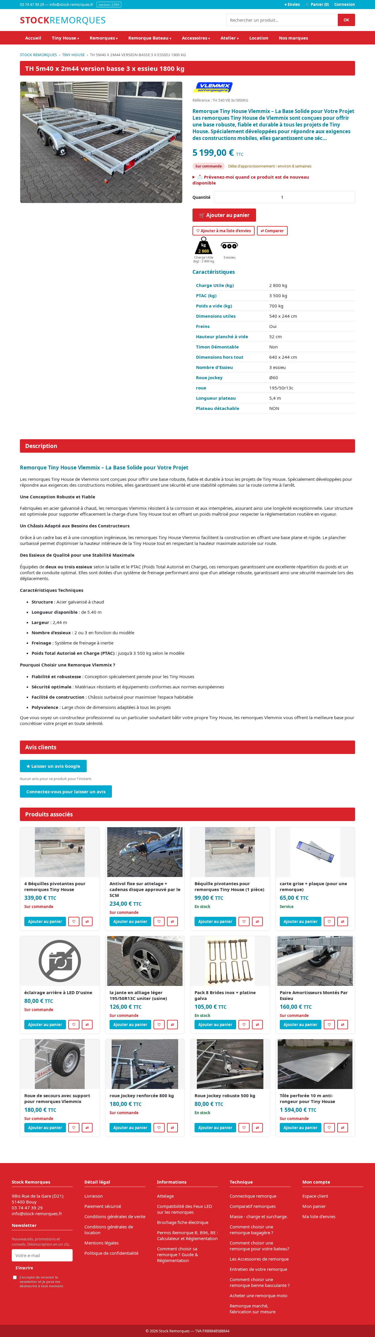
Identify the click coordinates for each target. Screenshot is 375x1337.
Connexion (344, 4)
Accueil (33, 38)
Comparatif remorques (253, 1206)
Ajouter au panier (45, 921)
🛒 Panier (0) (317, 4)
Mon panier (314, 1206)
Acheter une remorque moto (258, 1295)
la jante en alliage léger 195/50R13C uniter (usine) (138, 995)
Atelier (230, 38)
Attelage (165, 1196)
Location (258, 38)
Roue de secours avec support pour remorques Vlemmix (57, 1098)
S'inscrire (24, 1268)
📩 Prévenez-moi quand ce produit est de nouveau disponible (250, 180)
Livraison (93, 1196)
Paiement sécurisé (102, 1206)
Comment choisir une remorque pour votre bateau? (259, 1245)
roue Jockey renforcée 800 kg (142, 1095)
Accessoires (196, 38)
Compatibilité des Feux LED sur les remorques (184, 1209)
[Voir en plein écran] (101, 142)
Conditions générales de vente (114, 1216)
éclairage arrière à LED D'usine (58, 992)
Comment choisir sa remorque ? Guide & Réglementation (177, 1254)
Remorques (104, 38)
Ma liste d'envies (318, 1216)
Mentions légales (101, 1243)
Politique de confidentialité (111, 1253)
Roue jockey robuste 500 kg (225, 1095)
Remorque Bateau (149, 38)
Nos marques (293, 38)
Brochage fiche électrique (182, 1222)
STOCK (63, 20)
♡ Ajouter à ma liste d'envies (223, 230)
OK (346, 20)
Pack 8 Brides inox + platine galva (225, 995)
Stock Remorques (38, 54)
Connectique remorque (253, 1196)
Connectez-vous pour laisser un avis (65, 791)
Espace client (315, 1196)
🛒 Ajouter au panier (224, 215)
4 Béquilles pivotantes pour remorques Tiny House (55, 886)
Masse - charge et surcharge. (259, 1216)
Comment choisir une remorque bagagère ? (251, 1229)
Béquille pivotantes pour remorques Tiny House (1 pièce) (229, 886)
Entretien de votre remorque (258, 1269)
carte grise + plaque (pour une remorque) (313, 886)
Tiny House (65, 38)
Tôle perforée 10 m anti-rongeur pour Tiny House (307, 1098)
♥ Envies (292, 4)
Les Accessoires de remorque (259, 1259)
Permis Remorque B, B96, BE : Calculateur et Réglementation (187, 1235)
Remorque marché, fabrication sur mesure (252, 1308)
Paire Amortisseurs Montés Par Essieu (314, 995)
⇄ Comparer (272, 230)
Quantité (201, 197)
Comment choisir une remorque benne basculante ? (260, 1282)
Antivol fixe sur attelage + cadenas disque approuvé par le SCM (145, 889)
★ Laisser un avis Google (53, 766)
